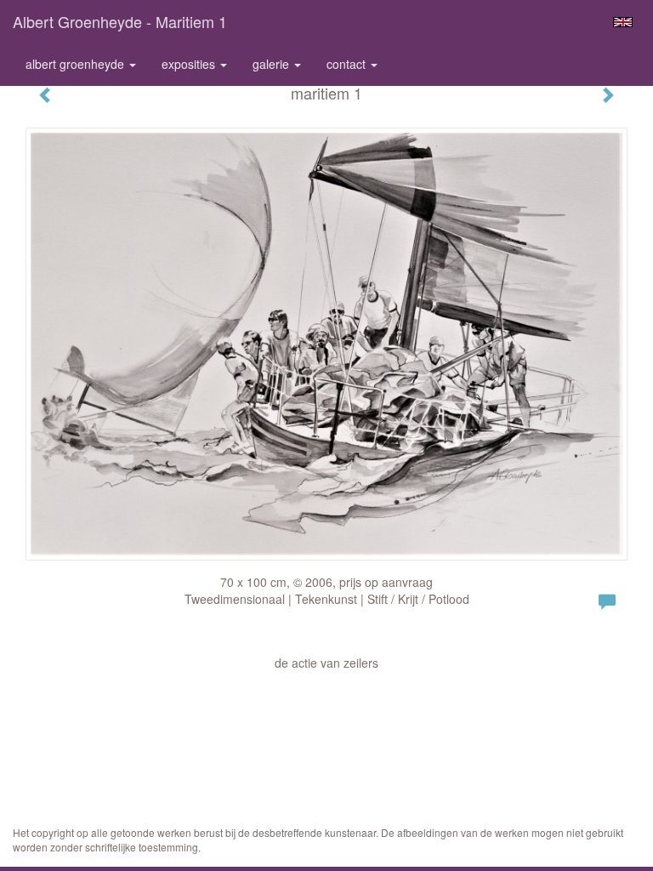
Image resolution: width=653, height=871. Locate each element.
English (623, 22)
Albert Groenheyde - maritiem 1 (120, 21)
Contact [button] (347, 63)
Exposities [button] (190, 63)
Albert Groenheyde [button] (77, 63)
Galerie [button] (272, 63)
